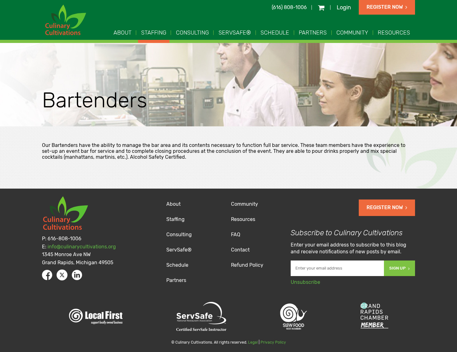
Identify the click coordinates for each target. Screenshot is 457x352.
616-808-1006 (64, 239)
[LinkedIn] (77, 275)
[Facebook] (47, 275)
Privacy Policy (273, 342)
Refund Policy (247, 265)
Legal (253, 342)
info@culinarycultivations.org (82, 247)
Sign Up (397, 268)
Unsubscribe (305, 282)
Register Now (385, 7)
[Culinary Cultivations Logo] (66, 21)
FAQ (235, 234)
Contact (240, 250)
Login (344, 7)
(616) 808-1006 (289, 7)
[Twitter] (62, 275)
